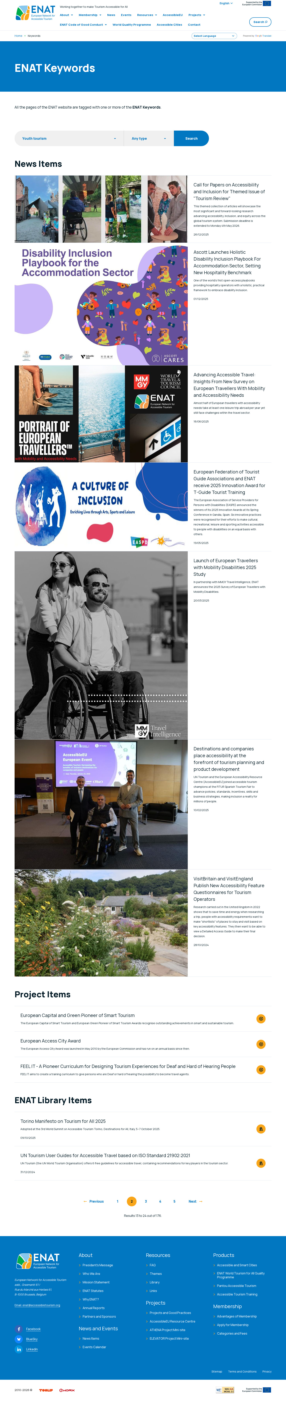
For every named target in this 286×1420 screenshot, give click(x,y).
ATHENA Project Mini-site (167, 1330)
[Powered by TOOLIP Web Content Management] (46, 1389)
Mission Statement (96, 1282)
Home (18, 36)
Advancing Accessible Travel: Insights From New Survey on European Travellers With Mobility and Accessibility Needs (229, 384)
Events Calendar (94, 1347)
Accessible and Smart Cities (237, 1265)
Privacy (266, 1371)
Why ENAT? (91, 1299)
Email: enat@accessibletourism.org (37, 1305)
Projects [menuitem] (195, 15)
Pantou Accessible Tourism (236, 1286)
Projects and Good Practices (170, 1313)
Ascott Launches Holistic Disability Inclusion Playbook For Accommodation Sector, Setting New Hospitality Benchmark (227, 262)
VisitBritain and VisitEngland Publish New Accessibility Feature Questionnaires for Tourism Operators (229, 889)
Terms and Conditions (242, 1371)
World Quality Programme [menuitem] (132, 25)
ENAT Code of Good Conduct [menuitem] (81, 25)
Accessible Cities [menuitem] (169, 25)
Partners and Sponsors (99, 1316)
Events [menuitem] (126, 15)
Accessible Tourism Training (237, 1294)
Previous (96, 1201)
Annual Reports (94, 1308)
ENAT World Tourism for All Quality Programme (241, 1275)
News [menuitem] (111, 15)
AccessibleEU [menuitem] (173, 15)
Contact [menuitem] (194, 25)
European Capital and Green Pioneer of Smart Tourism (77, 1015)
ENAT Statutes (93, 1291)
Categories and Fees (232, 1333)
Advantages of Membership (237, 1316)
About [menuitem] (64, 15)
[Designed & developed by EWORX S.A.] (67, 1389)
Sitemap (216, 1371)
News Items (91, 1338)
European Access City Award (50, 1041)
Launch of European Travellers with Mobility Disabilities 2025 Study (226, 567)
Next (193, 1201)
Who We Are (91, 1274)
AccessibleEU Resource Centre (172, 1321)
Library (155, 1282)
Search (259, 22)
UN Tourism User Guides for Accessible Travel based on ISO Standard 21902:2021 (105, 1155)
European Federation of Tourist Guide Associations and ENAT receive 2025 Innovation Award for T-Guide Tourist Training (229, 482)
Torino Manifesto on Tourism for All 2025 (63, 1121)
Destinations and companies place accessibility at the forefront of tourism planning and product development (229, 759)
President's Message (98, 1265)
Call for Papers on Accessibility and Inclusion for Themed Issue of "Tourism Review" (229, 191)
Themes (156, 1274)
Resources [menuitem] (145, 15)
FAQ (153, 1265)
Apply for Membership (233, 1325)
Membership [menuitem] (88, 15)
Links (153, 1291)
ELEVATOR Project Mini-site (169, 1338)
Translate (266, 36)
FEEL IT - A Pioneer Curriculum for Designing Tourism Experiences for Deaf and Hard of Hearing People (128, 1066)
